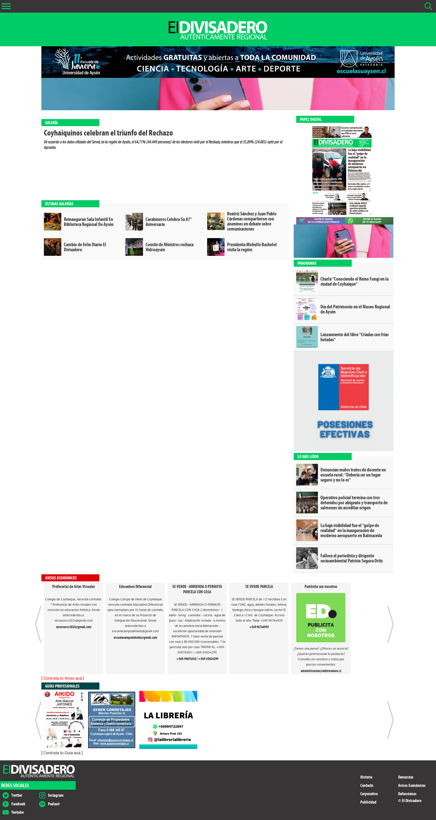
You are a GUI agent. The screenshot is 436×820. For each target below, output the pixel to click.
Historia (366, 777)
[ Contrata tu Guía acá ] (62, 752)
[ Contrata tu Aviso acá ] (62, 678)
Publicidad (368, 802)
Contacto (366, 785)
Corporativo (369, 793)
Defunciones (407, 793)
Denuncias (406, 777)
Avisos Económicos (412, 785)
